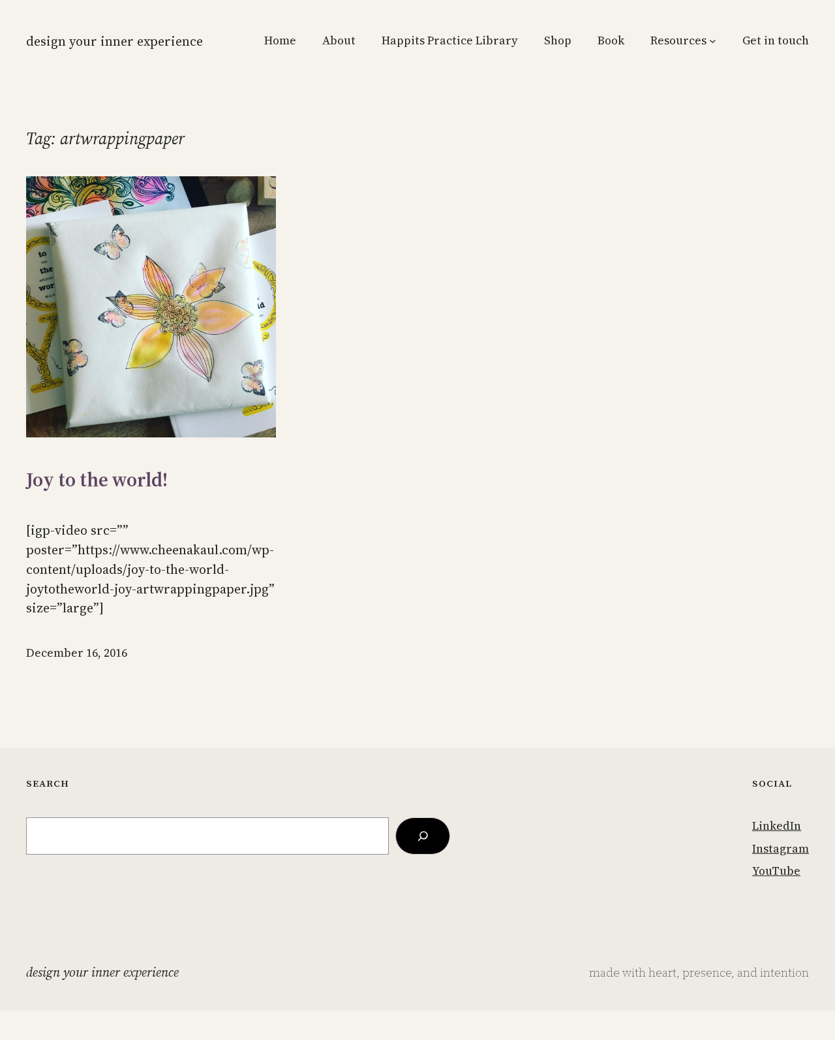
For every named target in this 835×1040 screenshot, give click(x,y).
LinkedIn (776, 826)
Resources (678, 40)
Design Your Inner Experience (114, 41)
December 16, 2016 (76, 653)
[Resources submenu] (712, 40)
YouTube (776, 871)
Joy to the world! (97, 480)
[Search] (422, 836)
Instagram (780, 849)
